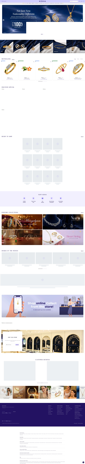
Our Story (49, 411)
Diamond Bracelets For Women (55, 442)
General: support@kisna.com (78, 418)
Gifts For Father (28, 458)
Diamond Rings (60, 442)
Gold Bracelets (21, 438)
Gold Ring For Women (50, 438)
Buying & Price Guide (59, 411)
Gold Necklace (54, 438)
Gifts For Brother (39, 458)
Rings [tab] (75, 51)
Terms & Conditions (80, 427)
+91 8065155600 (77, 411)
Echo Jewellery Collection (22, 461)
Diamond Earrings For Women (28, 450)
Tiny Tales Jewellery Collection (37, 462)
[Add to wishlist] (31, 123)
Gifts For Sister (21, 458)
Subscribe (14, 415)
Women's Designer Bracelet (47, 450)
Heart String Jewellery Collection (35, 461)
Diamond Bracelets (37, 442)
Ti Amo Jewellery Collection (43, 462)
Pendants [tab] (81, 51)
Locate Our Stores (68, 411)
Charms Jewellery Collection (54, 461)
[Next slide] (81, 20)
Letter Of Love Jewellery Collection (61, 461)
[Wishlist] (79, 1)
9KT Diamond (21, 443)
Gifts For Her (35, 458)
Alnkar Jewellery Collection (23, 463)
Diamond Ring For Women (42, 442)
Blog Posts (49, 416)
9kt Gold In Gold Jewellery (59, 438)
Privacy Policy (75, 427)
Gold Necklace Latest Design (35, 438)
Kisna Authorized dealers (69, 412)
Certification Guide (59, 415)
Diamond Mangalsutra (26, 442)
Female (4, 416)
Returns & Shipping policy (60, 416)
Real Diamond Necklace (32, 442)
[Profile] (81, 1)
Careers (67, 416)
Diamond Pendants (22, 442)
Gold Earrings (45, 438)
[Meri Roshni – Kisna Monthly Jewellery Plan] (42, 349)
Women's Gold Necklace (53, 450)
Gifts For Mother (32, 458)
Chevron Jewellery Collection (57, 462)
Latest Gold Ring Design (41, 438)
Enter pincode (4, 1)
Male (7, 416)
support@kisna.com (77, 415)
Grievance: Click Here (77, 422)
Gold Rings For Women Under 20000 (27, 438)
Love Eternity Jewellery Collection (50, 462)
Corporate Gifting (50, 415)
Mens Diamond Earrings (48, 442)
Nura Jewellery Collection (28, 461)
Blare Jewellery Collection (47, 461)
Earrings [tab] (78, 51)
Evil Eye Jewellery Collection (30, 462)
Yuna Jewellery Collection (41, 461)
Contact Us (67, 415)
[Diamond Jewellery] (42, 281)
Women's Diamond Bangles (41, 450)
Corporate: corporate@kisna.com (78, 419)
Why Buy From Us (50, 412)
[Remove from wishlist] (61, 137)
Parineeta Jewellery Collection (23, 462)
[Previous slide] (3, 20)
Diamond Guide (59, 412)
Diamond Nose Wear (26, 443)
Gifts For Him (24, 458)
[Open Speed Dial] (83, 462)
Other (10, 416)
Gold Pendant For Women (34, 450)
